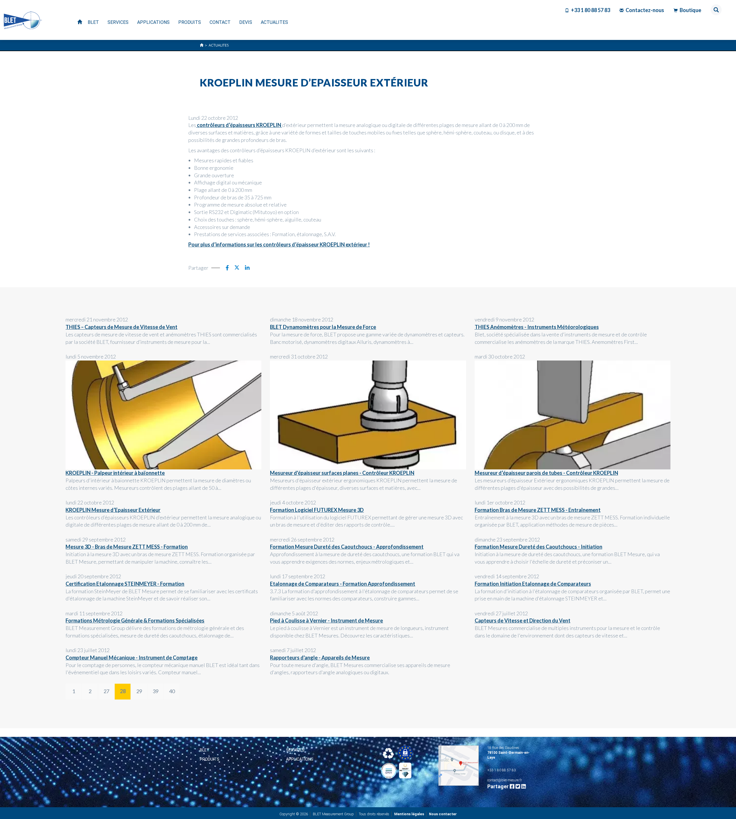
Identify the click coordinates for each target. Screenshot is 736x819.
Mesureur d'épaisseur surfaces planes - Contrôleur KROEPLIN (342, 473)
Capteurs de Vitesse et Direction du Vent (522, 620)
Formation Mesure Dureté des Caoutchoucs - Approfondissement (346, 547)
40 (172, 691)
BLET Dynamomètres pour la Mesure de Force (323, 327)
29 (139, 691)
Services (295, 750)
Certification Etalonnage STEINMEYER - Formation (125, 584)
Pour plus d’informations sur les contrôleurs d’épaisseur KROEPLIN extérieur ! (279, 244)
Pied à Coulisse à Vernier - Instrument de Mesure (326, 620)
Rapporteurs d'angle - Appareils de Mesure (320, 657)
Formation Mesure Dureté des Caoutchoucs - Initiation (538, 547)
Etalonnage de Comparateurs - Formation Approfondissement (342, 584)
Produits (209, 759)
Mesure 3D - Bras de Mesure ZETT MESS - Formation (127, 547)
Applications (299, 759)
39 (155, 691)
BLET (205, 750)
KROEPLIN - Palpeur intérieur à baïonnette (115, 473)
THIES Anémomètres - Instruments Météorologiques (537, 327)
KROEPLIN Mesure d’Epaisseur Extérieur (113, 510)
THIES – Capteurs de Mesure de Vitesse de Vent (121, 327)
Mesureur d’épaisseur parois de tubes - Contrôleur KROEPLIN (546, 473)
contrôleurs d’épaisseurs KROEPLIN (239, 125)
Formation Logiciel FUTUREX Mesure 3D (317, 510)
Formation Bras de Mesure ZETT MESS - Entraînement (538, 510)
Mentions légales (409, 814)
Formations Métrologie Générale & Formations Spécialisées (135, 620)
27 (106, 691)
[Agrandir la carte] (458, 765)
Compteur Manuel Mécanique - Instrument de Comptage (132, 657)
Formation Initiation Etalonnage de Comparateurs (533, 584)
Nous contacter (443, 814)
